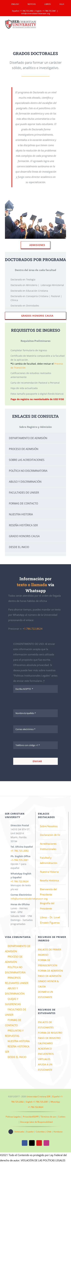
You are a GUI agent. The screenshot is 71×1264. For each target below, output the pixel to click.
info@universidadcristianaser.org (35, 13)
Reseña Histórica (49, 880)
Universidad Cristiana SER (38, 1096)
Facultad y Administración (48, 860)
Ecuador (30, 1131)
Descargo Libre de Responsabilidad (36, 1122)
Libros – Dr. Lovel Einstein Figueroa (50, 920)
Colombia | (41, 1131)
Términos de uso (48, 1116)
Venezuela (19, 1131)
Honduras (58, 1131)
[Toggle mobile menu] (64, 24)
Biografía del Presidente (47, 906)
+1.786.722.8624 (32, 628)
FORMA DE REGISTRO (50, 1032)
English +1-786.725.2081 (37, 1101)
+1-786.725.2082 (26, 11)
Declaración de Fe (50, 835)
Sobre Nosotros (49, 826)
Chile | (50, 1131)
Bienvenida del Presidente (48, 892)
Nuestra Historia (49, 871)
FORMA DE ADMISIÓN (50, 970)
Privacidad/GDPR (30, 1116)
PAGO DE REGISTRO (49, 1038)
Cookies (61, 1116)
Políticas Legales (13, 1116)
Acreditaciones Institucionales (48, 846)
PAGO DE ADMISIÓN (49, 976)
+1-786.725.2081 (49, 11)
